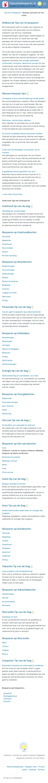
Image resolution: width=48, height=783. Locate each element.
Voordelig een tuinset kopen (14, 211)
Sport (4, 643)
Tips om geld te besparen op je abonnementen (21, 312)
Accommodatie (8, 602)
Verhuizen (6, 297)
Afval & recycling (9, 256)
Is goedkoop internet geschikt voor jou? (18, 171)
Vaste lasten (7, 360)
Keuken (5, 277)
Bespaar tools (31, 767)
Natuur (5, 654)
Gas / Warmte (8, 406)
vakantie (25, 63)
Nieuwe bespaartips (15, 767)
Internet (6, 701)
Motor (4, 465)
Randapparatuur (10, 696)
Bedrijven (6, 353)
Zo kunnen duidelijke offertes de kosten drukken (22, 134)
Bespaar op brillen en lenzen (14, 484)
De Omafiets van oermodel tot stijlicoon (18, 425)
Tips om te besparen (12, 13)
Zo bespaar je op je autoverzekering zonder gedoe (23, 98)
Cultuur (5, 646)
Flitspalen (6, 548)
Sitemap (32, 770)
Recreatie (6, 605)
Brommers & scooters (11, 457)
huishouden (7, 63)
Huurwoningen (8, 270)
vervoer (35, 63)
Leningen (6, 345)
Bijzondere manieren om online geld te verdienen (23, 665)
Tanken (5, 541)
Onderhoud (7, 244)
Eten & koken (7, 248)
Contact (41, 770)
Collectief (6, 556)
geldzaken (34, 60)
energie (26, 60)
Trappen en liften (9, 293)
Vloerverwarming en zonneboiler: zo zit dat (20, 376)
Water (4, 410)
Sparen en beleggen (10, 349)
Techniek (6, 533)
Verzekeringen (8, 337)
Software (7, 699)
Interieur (5, 289)
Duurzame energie (10, 402)
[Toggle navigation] (44, 4)
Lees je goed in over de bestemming (17, 571)
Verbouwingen (8, 274)
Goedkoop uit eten (10, 617)
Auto (4, 448)
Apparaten (6, 240)
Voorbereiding (8, 594)
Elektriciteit (7, 398)
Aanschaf (6, 237)
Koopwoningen (8, 266)
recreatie (17, 63)
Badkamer (6, 285)
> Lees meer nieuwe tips (12, 194)
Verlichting (6, 414)
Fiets (4, 468)
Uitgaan (5, 650)
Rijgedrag (6, 537)
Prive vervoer (7, 472)
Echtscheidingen (9, 364)
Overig (5, 300)
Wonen (5, 252)
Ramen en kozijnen (10, 281)
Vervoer (5, 598)
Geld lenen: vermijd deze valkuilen (16, 120)
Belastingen (7, 341)
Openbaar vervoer (9, 461)
